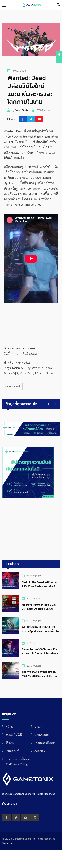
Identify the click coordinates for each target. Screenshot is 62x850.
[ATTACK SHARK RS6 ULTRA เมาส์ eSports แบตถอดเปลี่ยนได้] (10, 625)
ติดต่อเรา (39, 751)
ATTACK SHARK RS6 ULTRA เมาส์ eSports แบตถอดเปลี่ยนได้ (40, 629)
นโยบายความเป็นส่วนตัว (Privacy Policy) (18, 761)
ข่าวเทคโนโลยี (14, 734)
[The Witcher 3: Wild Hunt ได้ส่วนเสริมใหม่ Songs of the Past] (10, 670)
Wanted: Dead (12, 386)
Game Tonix (21, 110)
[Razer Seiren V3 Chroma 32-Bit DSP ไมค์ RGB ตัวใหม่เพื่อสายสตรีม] (10, 648)
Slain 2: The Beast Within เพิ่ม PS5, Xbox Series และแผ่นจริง (40, 584)
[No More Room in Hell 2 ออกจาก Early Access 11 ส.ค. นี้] (10, 603)
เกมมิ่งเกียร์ (12, 751)
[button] (48, 404)
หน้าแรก (10, 726)
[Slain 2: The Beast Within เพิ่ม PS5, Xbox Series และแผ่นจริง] (10, 580)
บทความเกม (41, 734)
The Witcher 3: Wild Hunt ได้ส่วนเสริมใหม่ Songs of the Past (40, 674)
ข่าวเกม (38, 726)
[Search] (58, 5)
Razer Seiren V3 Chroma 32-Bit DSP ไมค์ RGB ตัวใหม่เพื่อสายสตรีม (41, 653)
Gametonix (8, 843)
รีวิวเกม (10, 743)
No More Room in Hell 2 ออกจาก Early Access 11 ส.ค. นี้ (39, 606)
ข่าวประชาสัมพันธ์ (44, 743)
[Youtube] (39, 119)
